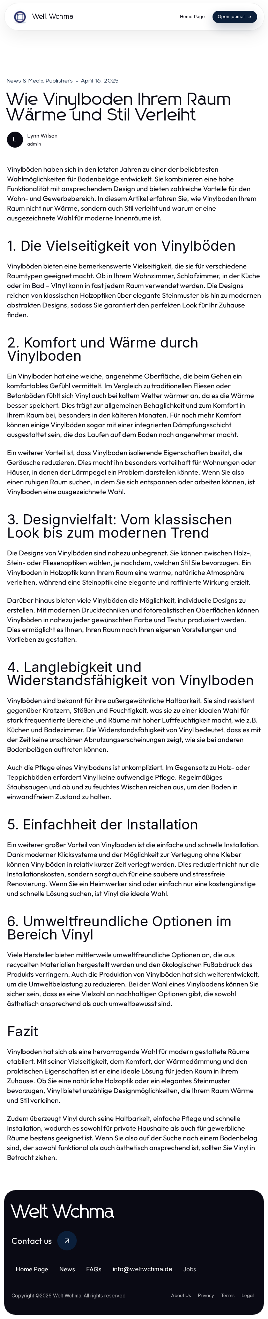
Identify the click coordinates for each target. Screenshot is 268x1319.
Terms (227, 1295)
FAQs (94, 1269)
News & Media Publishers (40, 81)
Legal (247, 1295)
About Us (181, 1295)
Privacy (206, 1295)
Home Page (32, 1269)
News (67, 1269)
